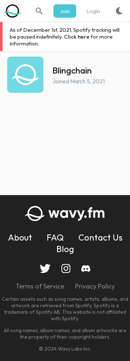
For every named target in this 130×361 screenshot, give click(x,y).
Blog (65, 248)
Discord (85, 268)
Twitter (45, 268)
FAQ (55, 237)
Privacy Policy (95, 286)
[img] (13, 11)
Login (93, 11)
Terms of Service (40, 286)
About (20, 237)
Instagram (66, 268)
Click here (77, 36)
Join (65, 11)
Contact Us (100, 237)
